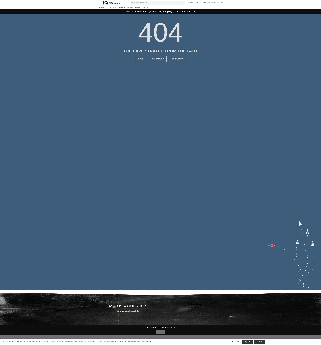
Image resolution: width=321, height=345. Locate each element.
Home (140, 59)
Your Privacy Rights (235, 341)
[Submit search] (182, 2)
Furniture (108, 7)
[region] (160, 342)
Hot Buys (115, 7)
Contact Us (145, 7)
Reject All (247, 341)
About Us (137, 7)
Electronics (101, 7)
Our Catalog (158, 59)
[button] (188, 3)
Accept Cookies (259, 341)
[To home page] (111, 2)
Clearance (122, 7)
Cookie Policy (147, 341)
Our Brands (130, 7)
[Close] (318, 342)
